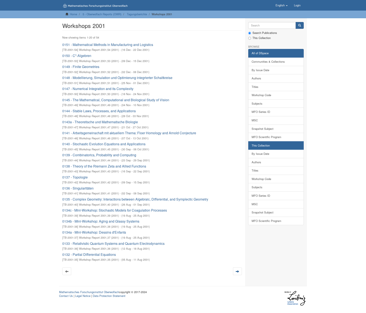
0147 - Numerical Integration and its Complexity (97, 88)
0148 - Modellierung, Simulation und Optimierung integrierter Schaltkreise (117, 77)
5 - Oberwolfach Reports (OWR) (102, 14)
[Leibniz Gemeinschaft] (295, 298)
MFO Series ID (261, 112)
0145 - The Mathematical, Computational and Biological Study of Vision (115, 99)
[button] (281, 5)
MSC (255, 120)
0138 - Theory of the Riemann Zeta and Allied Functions (104, 166)
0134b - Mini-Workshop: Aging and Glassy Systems (100, 221)
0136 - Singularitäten (78, 188)
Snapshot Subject (262, 129)
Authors (256, 78)
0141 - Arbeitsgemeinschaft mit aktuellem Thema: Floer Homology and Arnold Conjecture (129, 132)
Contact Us (66, 296)
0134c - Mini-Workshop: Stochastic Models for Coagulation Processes (114, 210)
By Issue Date (260, 70)
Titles (255, 87)
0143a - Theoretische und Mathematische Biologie (100, 121)
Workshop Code (261, 95)
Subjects (257, 103)
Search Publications (264, 33)
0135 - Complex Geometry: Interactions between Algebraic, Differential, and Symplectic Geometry (135, 199)
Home (73, 14)
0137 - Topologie (75, 177)
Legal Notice (82, 296)
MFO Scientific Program (266, 137)
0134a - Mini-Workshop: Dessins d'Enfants (94, 232)
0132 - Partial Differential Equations (89, 254)
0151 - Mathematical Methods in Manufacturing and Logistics (107, 44)
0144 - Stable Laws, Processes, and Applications (99, 110)
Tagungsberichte (137, 14)
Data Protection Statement (109, 296)
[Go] (299, 25)
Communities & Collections (268, 62)
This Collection (261, 38)
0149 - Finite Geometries (80, 66)
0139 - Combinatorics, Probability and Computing (99, 154)
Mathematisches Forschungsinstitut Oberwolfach (89, 292)
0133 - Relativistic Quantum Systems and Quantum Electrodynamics (113, 243)
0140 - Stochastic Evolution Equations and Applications (104, 143)
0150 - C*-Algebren (76, 55)
